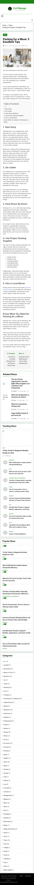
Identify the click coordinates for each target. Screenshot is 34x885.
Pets (5, 810)
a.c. (5, 661)
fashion (11, 496)
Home (21, 876)
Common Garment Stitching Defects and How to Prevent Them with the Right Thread (20, 500)
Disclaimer (28, 876)
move (14, 208)
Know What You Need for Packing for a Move (16, 121)
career (6, 684)
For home (7, 743)
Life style (6, 788)
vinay (14, 400)
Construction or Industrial (17, 478)
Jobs (5, 777)
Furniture (6, 747)
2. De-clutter (8, 111)
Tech (3, 448)
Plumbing (6, 814)
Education (7, 710)
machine (6, 792)
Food (5, 739)
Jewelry (6, 773)
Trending (6, 859)
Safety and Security (9, 829)
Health (6, 758)
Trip (5, 862)
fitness (6, 736)
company (6, 695)
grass (5, 754)
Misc (5, 803)
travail (5, 851)
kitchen (6, 780)
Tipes (5, 35)
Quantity (6, 818)
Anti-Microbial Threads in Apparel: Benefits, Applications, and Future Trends (19, 509)
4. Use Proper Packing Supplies (14, 115)
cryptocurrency (8, 702)
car (5, 680)
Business (11, 460)
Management (8, 795)
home (10, 487)
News (5, 806)
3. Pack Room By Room (11, 113)
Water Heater (8, 870)
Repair (6, 825)
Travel (5, 855)
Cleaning (6, 687)
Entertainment (8, 721)
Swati (6, 46)
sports (6, 832)
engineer (6, 717)
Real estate (7, 821)
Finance (11, 514)
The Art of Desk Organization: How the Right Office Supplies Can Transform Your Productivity (20, 383)
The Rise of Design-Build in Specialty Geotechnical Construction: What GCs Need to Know (20, 482)
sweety (15, 391)
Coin (5, 691)
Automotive (7, 669)
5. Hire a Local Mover (10, 117)
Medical (11, 531)
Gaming (6, 751)
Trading (6, 847)
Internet (6, 769)
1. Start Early (8, 109)
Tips (10, 505)
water (5, 866)
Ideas (5, 765)
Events (6, 724)
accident (6, 665)
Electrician (7, 713)
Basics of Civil (8, 672)
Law (5, 784)
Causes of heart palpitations (17, 534)
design (6, 706)
